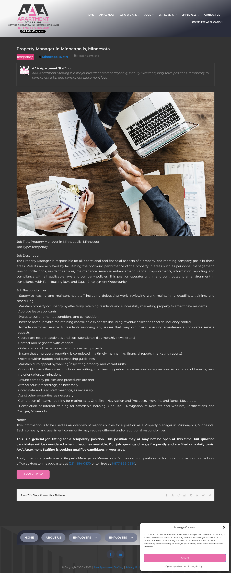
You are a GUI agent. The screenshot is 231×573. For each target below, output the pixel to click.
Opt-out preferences (176, 566)
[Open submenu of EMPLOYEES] (134, 537)
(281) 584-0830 (80, 463)
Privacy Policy (195, 566)
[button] (224, 527)
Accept (185, 558)
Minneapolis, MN (55, 57)
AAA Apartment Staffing (108, 567)
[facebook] (111, 554)
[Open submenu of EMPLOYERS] (98, 537)
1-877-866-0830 (123, 463)
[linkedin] (120, 554)
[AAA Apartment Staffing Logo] (33, 6)
